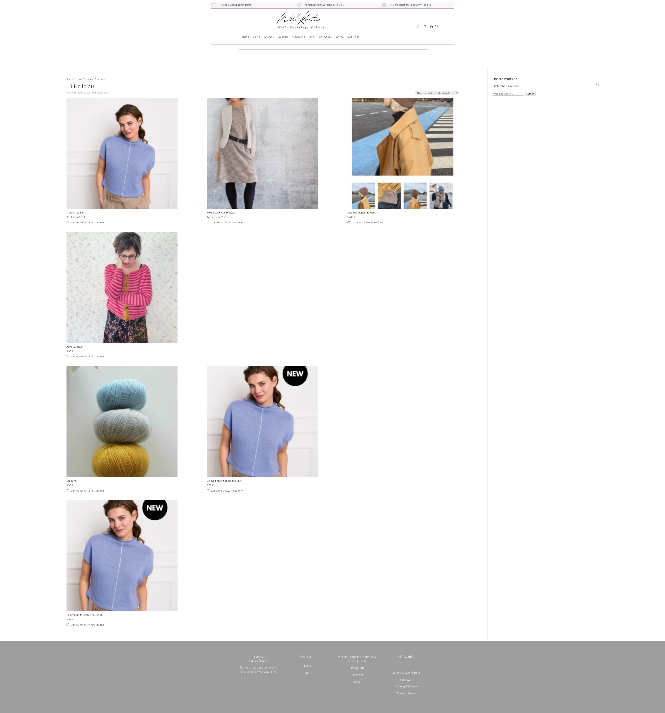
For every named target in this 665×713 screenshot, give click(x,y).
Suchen (530, 93)
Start (69, 79)
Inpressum (406, 679)
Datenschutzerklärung (406, 673)
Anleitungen (299, 36)
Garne (256, 36)
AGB (406, 666)
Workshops (325, 36)
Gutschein (353, 36)
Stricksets (269, 36)
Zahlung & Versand (406, 686)
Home (245, 36)
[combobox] (545, 84)
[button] (85, 222)
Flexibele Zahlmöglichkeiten (235, 4)
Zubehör (283, 36)
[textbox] (545, 86)
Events (339, 36)
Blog (312, 36)
